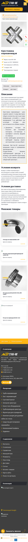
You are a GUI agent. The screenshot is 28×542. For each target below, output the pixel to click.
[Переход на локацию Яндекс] (9, 497)
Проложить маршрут (12, 9)
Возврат (5, 89)
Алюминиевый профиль (10, 428)
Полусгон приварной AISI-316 (11, 318)
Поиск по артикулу (9, 476)
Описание (6, 86)
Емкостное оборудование (11, 406)
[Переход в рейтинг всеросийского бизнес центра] (7, 516)
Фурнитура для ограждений (12, 412)
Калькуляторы (7, 453)
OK (15, 540)
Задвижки (5, 431)
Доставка (13, 89)
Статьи (5, 466)
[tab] (6, 86)
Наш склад (6, 460)
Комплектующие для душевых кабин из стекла (12, 417)
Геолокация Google (9, 510)
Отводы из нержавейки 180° (11, 239)
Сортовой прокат (8, 400)
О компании (6, 447)
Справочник (6, 450)
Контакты (5, 444)
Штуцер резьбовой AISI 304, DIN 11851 (12, 293)
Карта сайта (6, 473)
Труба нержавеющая (9, 393)
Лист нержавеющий (9, 396)
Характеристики (16, 86)
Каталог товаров (8, 469)
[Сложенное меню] (25, 3)
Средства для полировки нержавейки (10, 423)
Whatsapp (6, 382)
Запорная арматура (9, 403)
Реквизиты (6, 457)
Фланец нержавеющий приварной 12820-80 (13, 254)
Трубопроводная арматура (15, 81)
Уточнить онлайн (9, 76)
